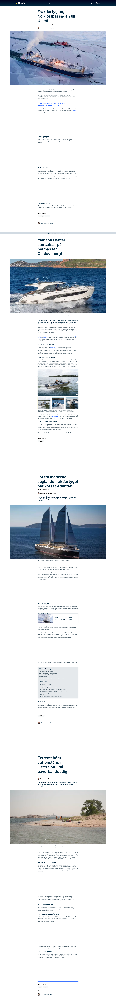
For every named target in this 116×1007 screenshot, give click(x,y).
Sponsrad (41, 441)
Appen (49, 3)
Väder (45, 987)
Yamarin (61, 336)
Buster (56, 336)
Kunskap (44, 3)
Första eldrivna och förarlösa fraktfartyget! (48, 105)
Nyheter (55, 3)
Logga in (91, 3)
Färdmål (38, 3)
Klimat (47, 215)
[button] (77, 382)
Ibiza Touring (54, 416)
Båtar (33, 3)
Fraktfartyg (41, 215)
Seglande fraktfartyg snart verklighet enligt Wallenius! (51, 103)
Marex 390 (53, 347)
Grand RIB (46, 337)
